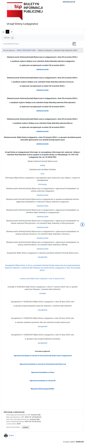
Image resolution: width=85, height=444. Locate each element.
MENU (7, 38)
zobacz (25, 427)
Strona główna (9, 50)
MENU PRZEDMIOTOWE (26, 50)
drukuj (11, 435)
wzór (42, 174)
